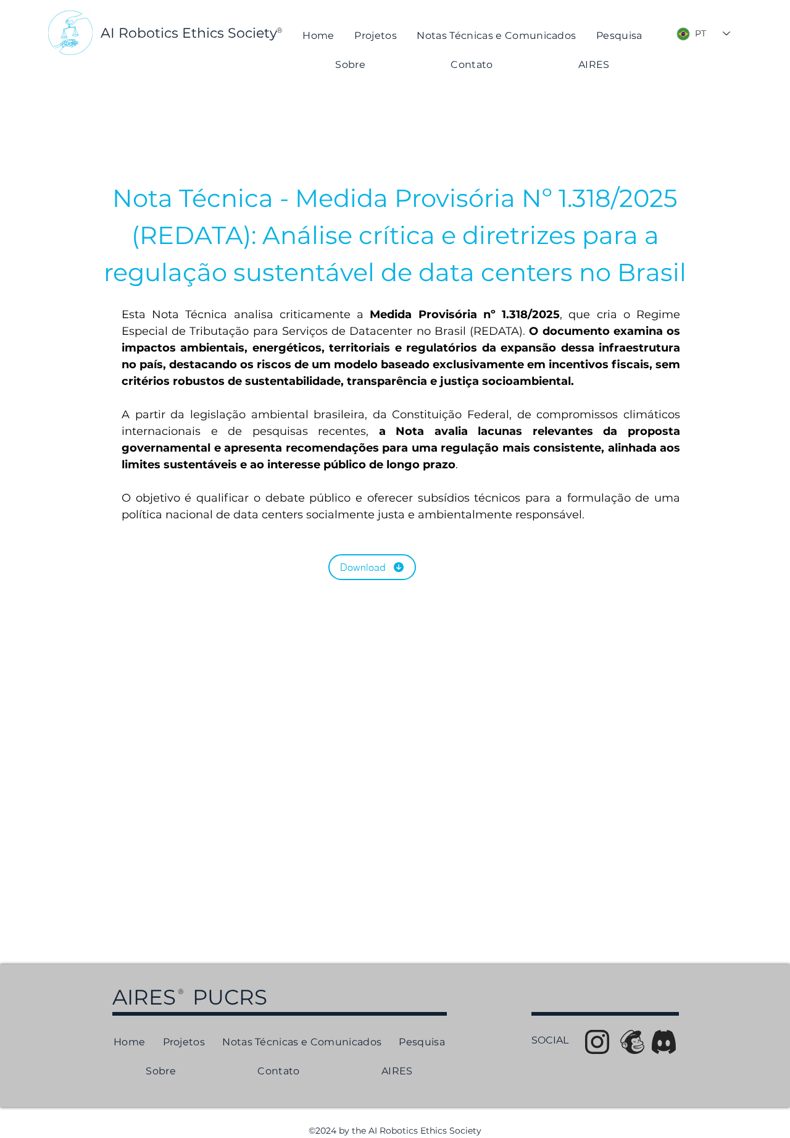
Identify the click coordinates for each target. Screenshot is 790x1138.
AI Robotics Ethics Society (189, 33)
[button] (496, 35)
